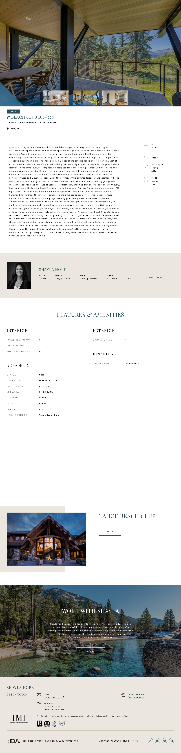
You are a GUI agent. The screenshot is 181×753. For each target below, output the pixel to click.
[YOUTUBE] (164, 740)
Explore (110, 532)
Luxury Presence (68, 740)
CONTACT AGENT (155, 277)
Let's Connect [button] (90, 651)
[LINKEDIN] (157, 740)
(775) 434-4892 (63, 278)
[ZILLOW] (171, 740)
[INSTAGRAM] (150, 740)
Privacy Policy (130, 740)
